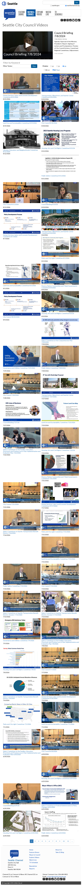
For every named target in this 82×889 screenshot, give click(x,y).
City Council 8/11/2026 (11, 204)
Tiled (58, 70)
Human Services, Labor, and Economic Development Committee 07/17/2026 (59, 505)
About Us (58, 850)
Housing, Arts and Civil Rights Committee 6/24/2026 (20, 833)
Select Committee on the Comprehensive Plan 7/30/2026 (57, 341)
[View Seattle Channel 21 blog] (61, 879)
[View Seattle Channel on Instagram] (49, 879)
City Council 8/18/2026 (49, 123)
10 (53, 66)
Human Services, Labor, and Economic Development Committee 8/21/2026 (20, 96)
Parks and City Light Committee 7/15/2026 (56, 532)
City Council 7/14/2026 (49, 586)
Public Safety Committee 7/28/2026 (54, 368)
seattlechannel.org (73, 5)
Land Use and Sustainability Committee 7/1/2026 (58, 724)
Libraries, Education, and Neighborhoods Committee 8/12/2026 (20, 151)
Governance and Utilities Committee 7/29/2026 (19, 368)
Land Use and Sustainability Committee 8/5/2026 (19, 285)
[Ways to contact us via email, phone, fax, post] (64, 879)
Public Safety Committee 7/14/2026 (15, 586)
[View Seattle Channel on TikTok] (52, 879)
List (48, 70)
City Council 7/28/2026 (11, 395)
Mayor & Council (30, 13)
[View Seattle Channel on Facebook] (44, 879)
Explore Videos (40, 13)
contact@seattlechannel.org (56, 876)
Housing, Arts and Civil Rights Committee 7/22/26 (58, 450)
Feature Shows (21, 13)
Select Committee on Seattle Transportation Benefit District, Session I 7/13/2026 (20, 614)
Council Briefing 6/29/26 (11, 805)
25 (59, 66)
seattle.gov (55, 5)
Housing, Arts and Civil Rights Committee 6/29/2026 (59, 778)
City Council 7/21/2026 (11, 504)
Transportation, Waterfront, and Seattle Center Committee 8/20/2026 (57, 96)
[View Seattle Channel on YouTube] (58, 879)
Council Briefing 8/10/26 (50, 204)
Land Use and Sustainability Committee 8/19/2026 (20, 123)
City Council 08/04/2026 (11, 317)
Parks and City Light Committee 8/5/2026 (55, 258)
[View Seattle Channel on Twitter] (46, 879)
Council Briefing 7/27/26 (11, 422)
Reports (32, 869)
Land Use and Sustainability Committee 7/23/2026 (58, 422)
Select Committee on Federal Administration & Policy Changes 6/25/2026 (59, 806)
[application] (28, 45)
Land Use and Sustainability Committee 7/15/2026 (58, 559)
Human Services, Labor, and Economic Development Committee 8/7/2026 (20, 235)
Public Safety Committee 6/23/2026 (54, 833)
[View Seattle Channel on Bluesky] (55, 879)
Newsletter (33, 866)
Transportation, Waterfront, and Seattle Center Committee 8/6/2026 (57, 232)
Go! (76, 2)
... (72, 841)
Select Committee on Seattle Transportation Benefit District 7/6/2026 (20, 697)
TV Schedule (58, 13)
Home (31, 850)
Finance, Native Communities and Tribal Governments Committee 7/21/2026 (59, 477)
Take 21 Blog (59, 852)
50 (65, 66)
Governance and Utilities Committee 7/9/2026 (18, 640)
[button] (28, 45)
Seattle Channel (15, 860)
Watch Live (48, 13)
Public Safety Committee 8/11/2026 (54, 176)
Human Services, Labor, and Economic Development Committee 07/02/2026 (59, 697)
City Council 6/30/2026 (49, 751)
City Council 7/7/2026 (49, 669)
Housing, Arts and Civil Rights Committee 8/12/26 (58, 148)
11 (68, 841)
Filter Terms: (8, 66)
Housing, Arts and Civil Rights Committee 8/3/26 (58, 313)
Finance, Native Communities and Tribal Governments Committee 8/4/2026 (59, 286)
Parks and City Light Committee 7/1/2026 (17, 724)
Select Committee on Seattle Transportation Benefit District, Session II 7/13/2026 (59, 614)
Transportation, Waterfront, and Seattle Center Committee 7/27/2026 (57, 396)
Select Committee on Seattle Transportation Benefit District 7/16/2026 (20, 532)
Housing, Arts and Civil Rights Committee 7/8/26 (19, 669)
